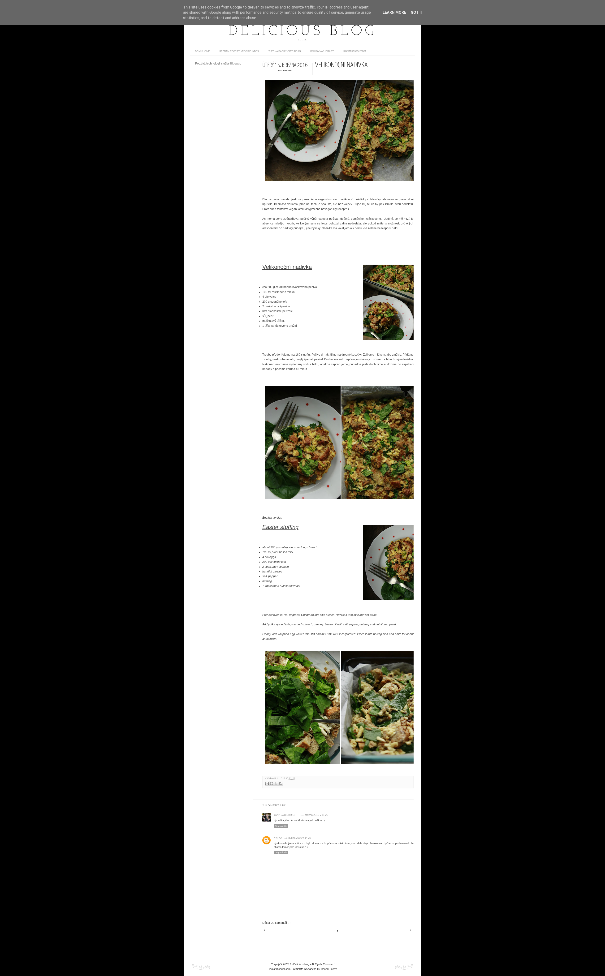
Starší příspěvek (409, 930)
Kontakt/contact (354, 51)
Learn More (394, 12)
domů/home (202, 51)
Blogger (235, 63)
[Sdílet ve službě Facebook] (280, 783)
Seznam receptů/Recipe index (239, 51)
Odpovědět (281, 826)
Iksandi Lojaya (329, 968)
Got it (417, 12)
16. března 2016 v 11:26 (314, 814)
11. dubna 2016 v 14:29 (297, 837)
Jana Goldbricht (286, 814)
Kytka (278, 837)
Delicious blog (302, 31)
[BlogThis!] (271, 783)
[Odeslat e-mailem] (267, 783)
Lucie (281, 778)
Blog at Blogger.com (279, 968)
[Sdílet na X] (276, 783)
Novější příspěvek (265, 930)
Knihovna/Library (322, 51)
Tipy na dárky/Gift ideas (284, 51)
